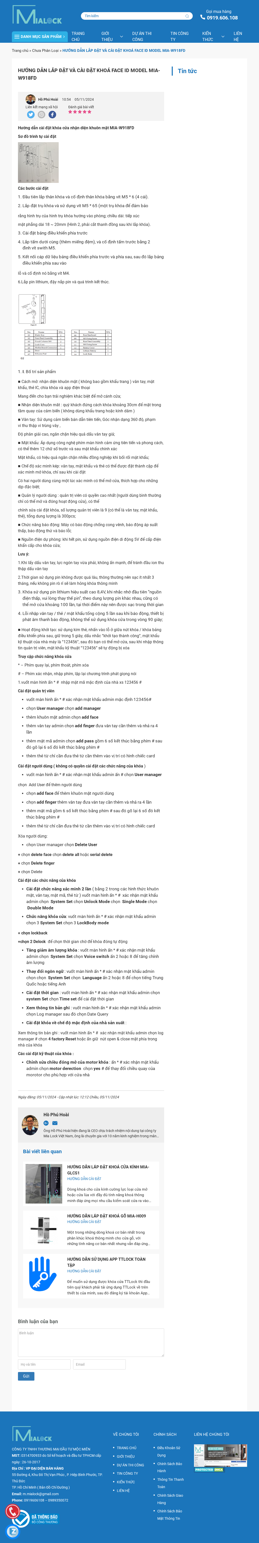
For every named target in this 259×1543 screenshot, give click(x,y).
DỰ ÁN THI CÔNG (142, 36)
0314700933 (31, 1455)
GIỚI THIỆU (107, 36)
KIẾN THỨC (207, 36)
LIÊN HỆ (238, 36)
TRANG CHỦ (78, 36)
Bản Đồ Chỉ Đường (53, 1487)
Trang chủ (20, 50)
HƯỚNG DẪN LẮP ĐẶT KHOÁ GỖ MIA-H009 (106, 1216)
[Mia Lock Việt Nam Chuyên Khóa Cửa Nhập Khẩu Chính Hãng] (40, 15)
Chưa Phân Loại (45, 50)
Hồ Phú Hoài (48, 99)
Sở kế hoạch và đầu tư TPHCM (71, 1455)
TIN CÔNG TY (179, 36)
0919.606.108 (222, 17)
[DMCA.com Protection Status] (220, 1469)
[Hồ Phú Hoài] (31, 99)
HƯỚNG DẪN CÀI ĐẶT (84, 1179)
